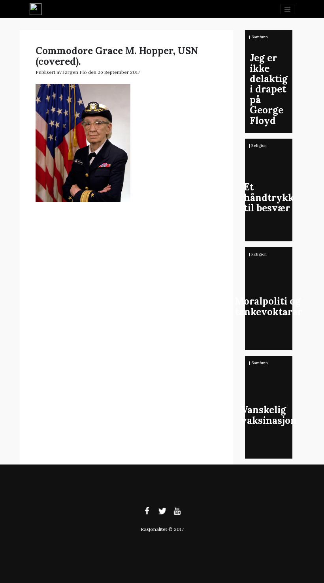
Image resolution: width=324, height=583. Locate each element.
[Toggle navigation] (287, 9)
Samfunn (259, 36)
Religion (259, 145)
